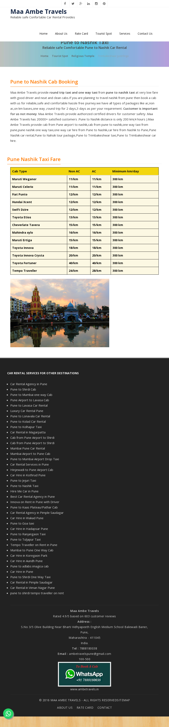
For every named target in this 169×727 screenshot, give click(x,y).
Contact (104, 707)
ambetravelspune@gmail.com (90, 654)
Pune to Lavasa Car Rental (29, 405)
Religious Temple (83, 56)
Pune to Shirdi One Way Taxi (30, 577)
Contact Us (145, 33)
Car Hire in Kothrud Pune (28, 475)
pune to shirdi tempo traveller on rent (37, 593)
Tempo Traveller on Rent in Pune (33, 545)
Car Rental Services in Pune (29, 464)
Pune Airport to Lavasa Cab (29, 400)
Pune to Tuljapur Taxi (25, 539)
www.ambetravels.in (84, 689)
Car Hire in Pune (21, 571)
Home (43, 33)
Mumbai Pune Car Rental (27, 448)
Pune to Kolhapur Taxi (26, 427)
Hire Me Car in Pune (24, 491)
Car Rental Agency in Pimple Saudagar (37, 513)
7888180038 (88, 648)
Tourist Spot (103, 33)
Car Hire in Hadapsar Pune (29, 529)
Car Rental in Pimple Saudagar (31, 582)
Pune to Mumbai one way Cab (31, 395)
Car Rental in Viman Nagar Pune (32, 588)
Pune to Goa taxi (22, 523)
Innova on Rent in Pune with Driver (34, 502)
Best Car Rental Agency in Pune (32, 496)
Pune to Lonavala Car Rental (30, 416)
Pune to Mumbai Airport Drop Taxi (34, 459)
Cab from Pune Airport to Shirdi (32, 437)
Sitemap (123, 700)
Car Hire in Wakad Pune (26, 518)
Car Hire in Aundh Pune (26, 561)
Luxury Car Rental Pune (26, 411)
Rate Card (81, 33)
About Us (61, 33)
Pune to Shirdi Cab (23, 389)
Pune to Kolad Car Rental (28, 421)
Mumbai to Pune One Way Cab (31, 550)
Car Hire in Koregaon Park (28, 555)
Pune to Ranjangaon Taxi (28, 534)
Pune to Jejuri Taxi (23, 480)
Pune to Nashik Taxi (24, 486)
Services (124, 33)
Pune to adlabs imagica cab (29, 566)
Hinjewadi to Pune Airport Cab (31, 470)
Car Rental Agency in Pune (28, 384)
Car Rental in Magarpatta (28, 432)
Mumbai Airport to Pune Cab (30, 454)
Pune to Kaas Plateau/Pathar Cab (34, 507)
